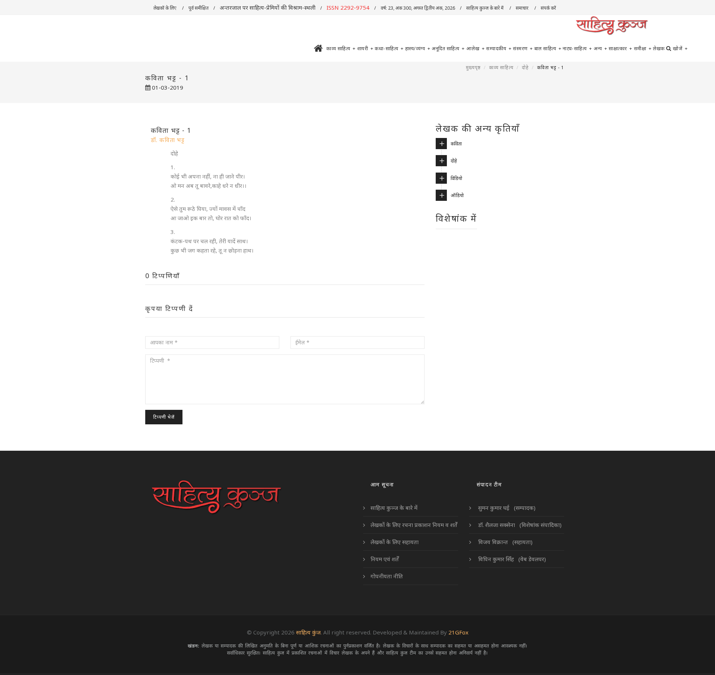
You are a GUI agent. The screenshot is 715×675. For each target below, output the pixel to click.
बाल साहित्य (548, 48)
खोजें (680, 48)
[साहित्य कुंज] (611, 26)
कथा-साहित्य (389, 48)
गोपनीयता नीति (387, 576)
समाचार (523, 8)
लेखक (659, 48)
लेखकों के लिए (165, 8)
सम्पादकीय (498, 48)
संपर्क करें (549, 8)
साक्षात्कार (620, 48)
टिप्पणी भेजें (164, 417)
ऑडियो (457, 195)
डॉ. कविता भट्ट (168, 140)
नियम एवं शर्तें (385, 559)
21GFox (458, 632)
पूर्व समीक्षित (198, 8)
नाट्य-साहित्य (577, 48)
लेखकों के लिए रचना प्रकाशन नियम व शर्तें (414, 524)
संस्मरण (523, 48)
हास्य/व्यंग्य (417, 48)
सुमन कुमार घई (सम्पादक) (506, 507)
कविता (456, 143)
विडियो (456, 178)
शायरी (365, 48)
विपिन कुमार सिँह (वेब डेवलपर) (511, 559)
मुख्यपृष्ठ (473, 67)
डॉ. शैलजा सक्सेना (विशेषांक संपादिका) (519, 524)
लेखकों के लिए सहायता (395, 542)
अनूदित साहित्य (448, 48)
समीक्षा (643, 48)
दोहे (525, 67)
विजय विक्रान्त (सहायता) (505, 542)
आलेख (475, 48)
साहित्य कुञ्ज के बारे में (485, 8)
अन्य (600, 48)
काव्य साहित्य (341, 48)
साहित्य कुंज (308, 632)
